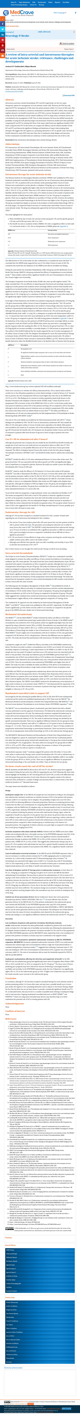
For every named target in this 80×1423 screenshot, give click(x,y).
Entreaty (9, 1362)
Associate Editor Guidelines (14, 1332)
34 (67, 703)
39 (63, 994)
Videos (50, 2)
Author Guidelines (11, 1306)
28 (26, 644)
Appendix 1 (63, 226)
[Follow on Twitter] (2, 29)
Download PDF (69, 95)
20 (48, 539)
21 (47, 556)
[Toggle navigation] (76, 12)
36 (64, 858)
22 (69, 566)
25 (19, 604)
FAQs (33, 2)
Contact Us (33, 5)
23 (50, 585)
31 (46, 683)
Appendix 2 (64, 318)
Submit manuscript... (11, 26)
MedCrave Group (24, 1401)
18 (71, 492)
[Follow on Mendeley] (2, 50)
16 (34, 452)
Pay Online (66, 2)
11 (48, 410)
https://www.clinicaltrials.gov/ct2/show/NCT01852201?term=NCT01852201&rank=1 (35, 1224)
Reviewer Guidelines (12, 1343)
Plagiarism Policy (11, 1310)
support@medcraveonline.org (54, 1408)
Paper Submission (24, 2)
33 (69, 701)
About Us (13, 2)
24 (10, 604)
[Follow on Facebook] (2, 24)
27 (15, 617)
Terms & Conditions (12, 1321)
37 (36, 947)
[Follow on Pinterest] (2, 39)
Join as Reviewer (11, 1351)
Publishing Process (11, 1347)
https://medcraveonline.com (19, 1404)
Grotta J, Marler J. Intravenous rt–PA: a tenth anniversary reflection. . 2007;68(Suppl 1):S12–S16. (42, 1026)
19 (30, 527)
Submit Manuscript (12, 1302)
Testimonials (42, 2)
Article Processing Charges (19, 5)
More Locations (66, 1408)
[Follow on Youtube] (2, 45)
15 (65, 419)
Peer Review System (12, 1313)
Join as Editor (10, 1336)
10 (52, 400)
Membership (10, 1317)
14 (31, 415)
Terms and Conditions (42, 1412)
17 (9, 454)
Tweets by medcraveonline (13, 1368)
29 (68, 654)
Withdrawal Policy (12, 1354)
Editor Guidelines (11, 1328)
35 (22, 781)
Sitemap (41, 5)
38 (37, 947)
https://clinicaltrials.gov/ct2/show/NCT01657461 (25, 1222)
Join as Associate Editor (13, 1340)
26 (14, 617)
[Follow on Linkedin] (2, 34)
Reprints (57, 2)
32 (67, 698)
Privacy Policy (50, 1412)
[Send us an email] (2, 55)
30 (53, 676)
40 (13, 996)
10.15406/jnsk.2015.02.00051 (14, 92)
